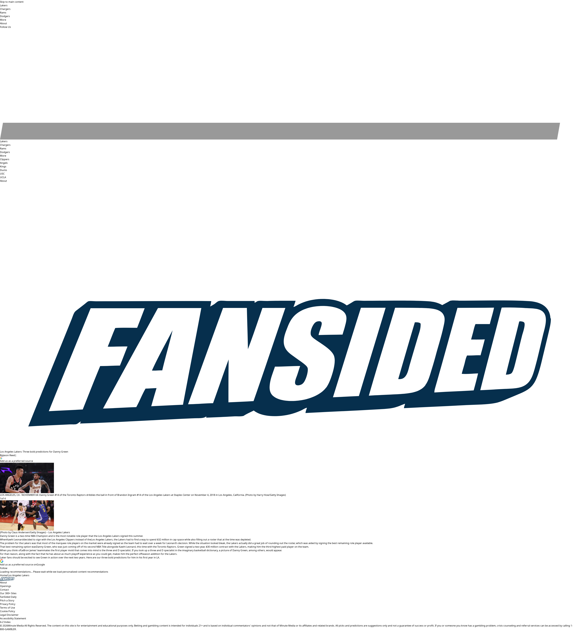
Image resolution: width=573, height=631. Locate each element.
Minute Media (16, 625)
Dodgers (5, 152)
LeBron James (28, 550)
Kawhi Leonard (15, 539)
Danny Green (43, 546)
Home (3, 575)
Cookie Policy (7, 611)
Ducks (3, 170)
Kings (3, 166)
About (3, 180)
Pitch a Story (7, 600)
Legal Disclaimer (9, 614)
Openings (5, 586)
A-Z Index (5, 622)
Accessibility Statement (13, 618)
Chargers (5, 145)
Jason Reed (9, 455)
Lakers (3, 141)
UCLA (3, 177)
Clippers (4, 159)
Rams (3, 148)
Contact (4, 589)
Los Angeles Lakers (102, 539)
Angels (4, 163)
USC (2, 173)
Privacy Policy (7, 604)
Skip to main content (12, 1)
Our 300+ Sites (8, 593)
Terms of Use (7, 607)
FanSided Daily (8, 597)
